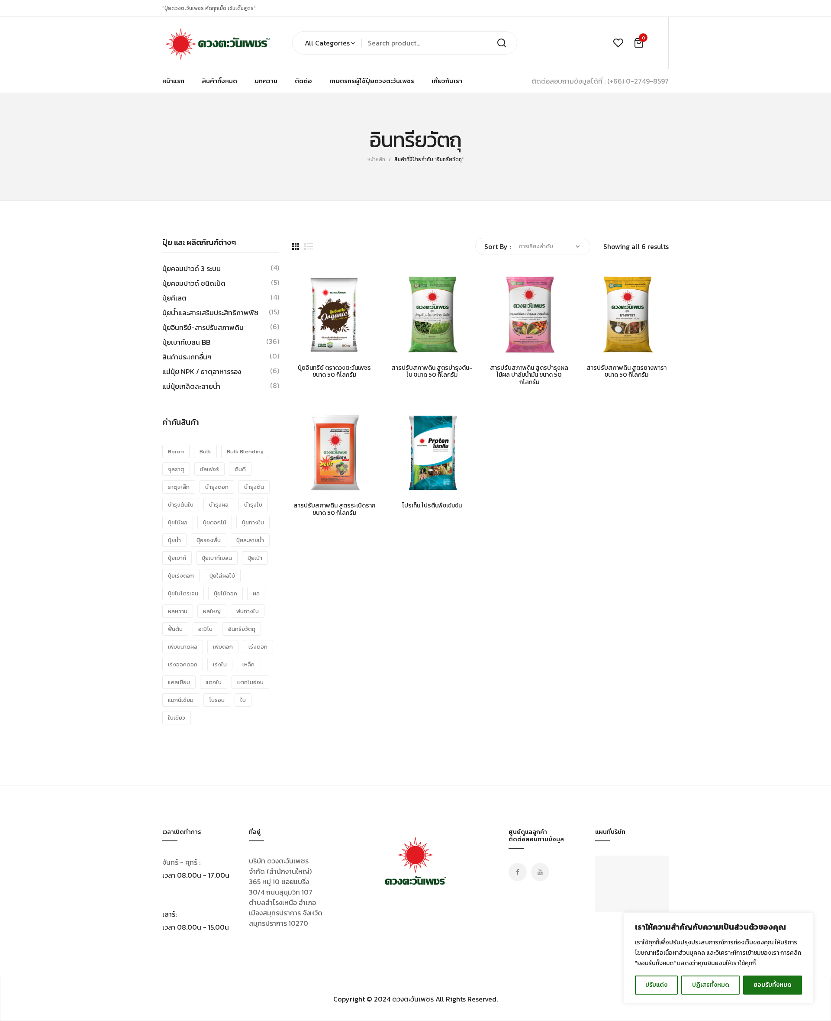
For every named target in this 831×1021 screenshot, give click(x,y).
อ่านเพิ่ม (303, 348)
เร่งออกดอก (182, 664)
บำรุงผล (219, 505)
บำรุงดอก (217, 487)
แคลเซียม (179, 682)
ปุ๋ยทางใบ (253, 522)
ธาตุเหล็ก (179, 487)
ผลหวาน (177, 611)
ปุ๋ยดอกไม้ (214, 522)
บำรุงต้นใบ (180, 505)
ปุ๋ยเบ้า (255, 558)
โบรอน (217, 700)
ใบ (243, 700)
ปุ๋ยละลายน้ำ (250, 540)
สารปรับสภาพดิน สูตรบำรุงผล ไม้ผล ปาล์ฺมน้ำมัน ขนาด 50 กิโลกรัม (529, 375)
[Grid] (295, 246)
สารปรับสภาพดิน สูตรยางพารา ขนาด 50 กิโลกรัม (626, 372)
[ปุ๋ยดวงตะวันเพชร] (216, 43)
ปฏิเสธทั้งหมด (710, 984)
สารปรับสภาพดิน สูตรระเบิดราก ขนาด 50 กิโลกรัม (334, 509)
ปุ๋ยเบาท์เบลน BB (186, 342)
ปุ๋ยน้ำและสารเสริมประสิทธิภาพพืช (210, 312)
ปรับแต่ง (656, 984)
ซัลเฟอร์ (209, 469)
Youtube (540, 872)
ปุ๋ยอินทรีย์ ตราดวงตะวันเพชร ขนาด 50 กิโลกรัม (334, 372)
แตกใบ (214, 682)
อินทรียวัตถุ (241, 629)
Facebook (518, 872)
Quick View (324, 348)
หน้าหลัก (376, 159)
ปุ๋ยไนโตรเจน (183, 593)
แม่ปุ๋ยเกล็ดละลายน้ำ (191, 386)
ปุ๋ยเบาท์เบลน (217, 558)
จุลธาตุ (176, 469)
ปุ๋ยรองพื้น (208, 540)
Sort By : (497, 246)
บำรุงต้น (254, 487)
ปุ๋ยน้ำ (174, 540)
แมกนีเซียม (180, 700)
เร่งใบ (220, 664)
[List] (308, 246)
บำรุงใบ (253, 505)
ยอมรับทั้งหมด (773, 984)
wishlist (618, 42)
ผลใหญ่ (212, 611)
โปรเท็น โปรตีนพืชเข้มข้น (432, 506)
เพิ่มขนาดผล (182, 647)
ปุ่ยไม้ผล (177, 522)
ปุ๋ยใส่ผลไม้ (222, 576)
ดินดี (240, 469)
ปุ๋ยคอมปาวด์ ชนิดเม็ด (193, 283)
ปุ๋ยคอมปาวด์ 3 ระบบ (191, 268)
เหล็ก (248, 664)
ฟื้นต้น (175, 629)
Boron (176, 451)
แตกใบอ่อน (250, 682)
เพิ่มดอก (223, 647)
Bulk (205, 451)
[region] (718, 958)
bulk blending (245, 451)
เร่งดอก (257, 647)
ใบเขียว (176, 718)
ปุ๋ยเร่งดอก (181, 576)
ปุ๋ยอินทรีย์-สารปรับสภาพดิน (203, 327)
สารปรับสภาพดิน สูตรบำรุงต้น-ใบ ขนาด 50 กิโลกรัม (431, 372)
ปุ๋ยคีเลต (174, 298)
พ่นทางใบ (247, 611)
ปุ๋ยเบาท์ (177, 558)
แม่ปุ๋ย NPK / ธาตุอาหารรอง (201, 371)
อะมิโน (205, 629)
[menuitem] (173, 81)
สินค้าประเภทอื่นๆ (187, 357)
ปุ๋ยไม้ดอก (225, 593)
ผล (256, 593)
